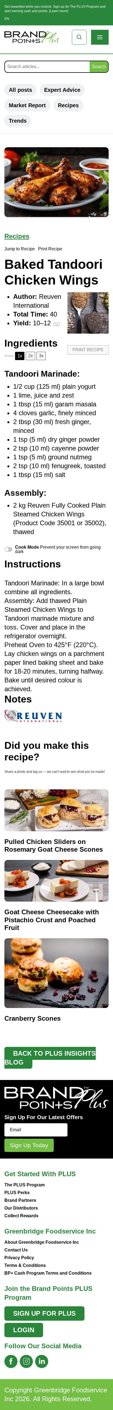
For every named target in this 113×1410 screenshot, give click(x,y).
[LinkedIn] (41, 1361)
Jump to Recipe (19, 248)
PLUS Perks (17, 1192)
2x (30, 355)
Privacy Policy (19, 1257)
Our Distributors (21, 1208)
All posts (20, 90)
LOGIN (23, 1330)
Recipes (68, 105)
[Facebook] (11, 1361)
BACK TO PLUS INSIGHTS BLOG (50, 1058)
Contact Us (16, 1250)
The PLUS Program (24, 1185)
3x (41, 355)
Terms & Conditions (25, 1265)
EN (6, 19)
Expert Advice (62, 90)
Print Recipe (50, 248)
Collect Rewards (21, 1215)
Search (99, 66)
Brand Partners (20, 1200)
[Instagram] (26, 1361)
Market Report (27, 105)
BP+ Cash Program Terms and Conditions (48, 1273)
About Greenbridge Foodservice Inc (41, 1242)
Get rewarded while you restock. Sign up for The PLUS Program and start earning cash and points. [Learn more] (55, 9)
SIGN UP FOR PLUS (44, 1313)
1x (20, 355)
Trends (18, 121)
